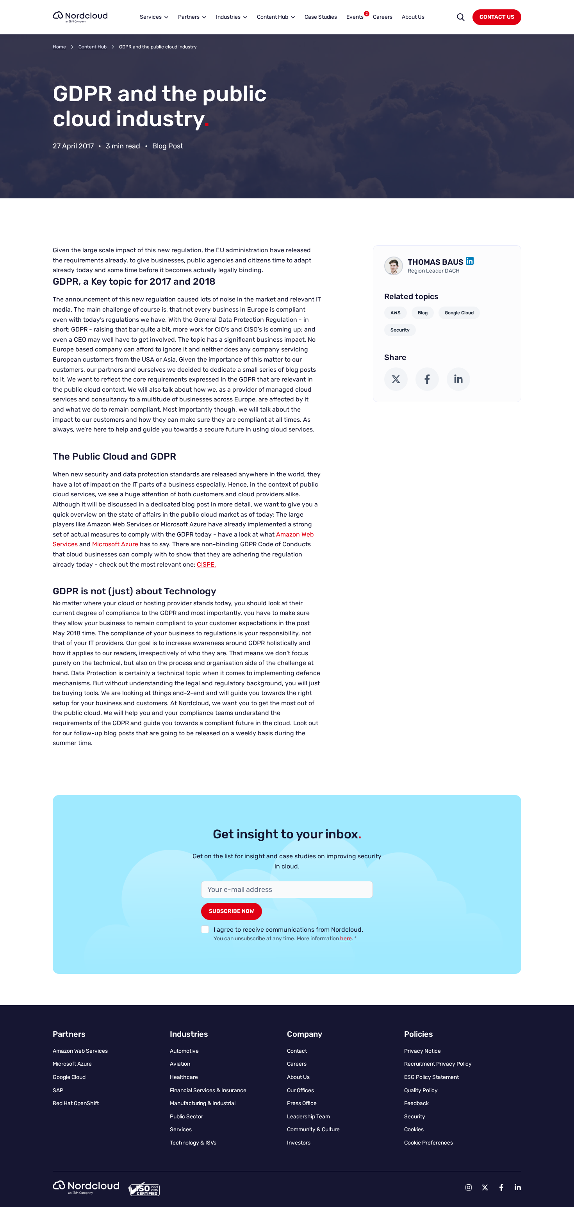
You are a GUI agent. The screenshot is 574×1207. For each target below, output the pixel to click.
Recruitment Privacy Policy (438, 1064)
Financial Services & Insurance (208, 1090)
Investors (298, 1142)
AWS (395, 313)
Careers (382, 17)
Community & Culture (313, 1129)
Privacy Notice (422, 1051)
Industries (228, 17)
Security (400, 330)
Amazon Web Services (80, 1051)
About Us (413, 17)
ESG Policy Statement (431, 1077)
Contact (297, 1051)
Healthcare (184, 1077)
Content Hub (272, 17)
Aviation (180, 1064)
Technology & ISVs (193, 1142)
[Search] (461, 17)
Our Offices (300, 1090)
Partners (189, 17)
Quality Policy (421, 1090)
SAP (58, 1090)
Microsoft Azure (115, 544)
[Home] (80, 17)
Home (59, 47)
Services (151, 17)
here (346, 938)
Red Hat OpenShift (76, 1103)
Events (356, 15)
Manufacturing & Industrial (202, 1103)
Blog (423, 313)
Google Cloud (459, 313)
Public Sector (186, 1116)
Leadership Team (308, 1116)
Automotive (184, 1051)
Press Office (302, 1103)
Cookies (414, 1129)
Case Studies (321, 17)
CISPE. (206, 564)
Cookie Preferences (428, 1142)
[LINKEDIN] (470, 262)
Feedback (416, 1103)
